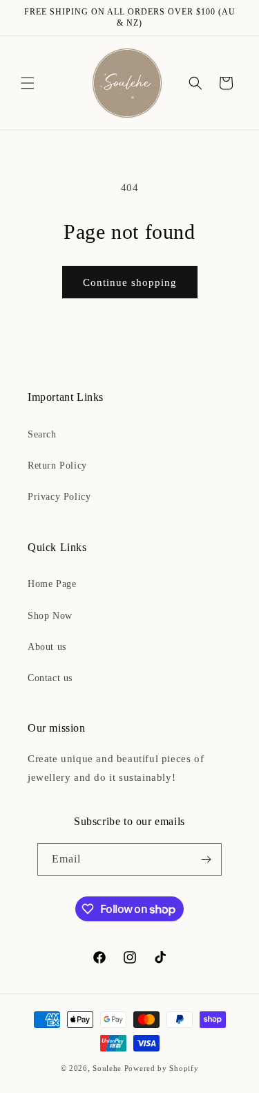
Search (42, 434)
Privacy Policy (59, 496)
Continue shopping (130, 282)
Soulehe (107, 1068)
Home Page (52, 584)
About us (47, 647)
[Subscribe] (206, 859)
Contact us (50, 678)
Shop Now (50, 616)
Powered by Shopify (161, 1068)
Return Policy (57, 465)
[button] (27, 83)
